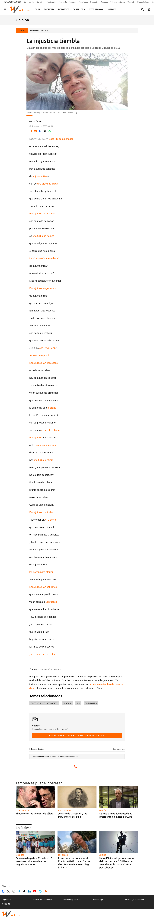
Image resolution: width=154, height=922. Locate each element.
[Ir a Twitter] (9, 891)
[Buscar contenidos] (142, 9)
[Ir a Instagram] (14, 891)
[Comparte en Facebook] (40, 131)
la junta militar (40, 176)
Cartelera (79, 9)
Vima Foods (83, 2)
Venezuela (63, 2)
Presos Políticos (143, 2)
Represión (94, 2)
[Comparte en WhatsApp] (49, 131)
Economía (49, 9)
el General (50, 519)
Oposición (131, 2)
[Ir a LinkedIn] (30, 891)
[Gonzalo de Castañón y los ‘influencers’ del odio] (77, 797)
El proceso (51, 602)
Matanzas (104, 2)
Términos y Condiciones (133, 900)
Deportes (63, 9)
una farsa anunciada (46, 445)
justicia (67, 703)
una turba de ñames (43, 236)
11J (78, 703)
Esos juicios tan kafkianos (43, 587)
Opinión (112, 9)
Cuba (37, 9)
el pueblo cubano (50, 430)
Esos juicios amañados (61, 139)
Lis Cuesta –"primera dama (43, 258)
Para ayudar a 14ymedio (39, 30)
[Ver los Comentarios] (35, 131)
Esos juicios (35, 437)
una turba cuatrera (43, 460)
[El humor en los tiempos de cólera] (35, 797)
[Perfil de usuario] (149, 9)
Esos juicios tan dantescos (43, 363)
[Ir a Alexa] (41, 891)
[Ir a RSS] (46, 891)
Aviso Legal (98, 900)
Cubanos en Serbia (117, 2)
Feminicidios (51, 2)
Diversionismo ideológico (44, 703)
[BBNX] (11, 914)
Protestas (72, 2)
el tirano (52, 407)
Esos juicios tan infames (42, 213)
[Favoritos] (30, 131)
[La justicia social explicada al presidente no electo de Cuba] (118, 797)
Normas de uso (118, 749)
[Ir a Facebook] (3, 891)
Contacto (6, 904)
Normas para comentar (42, 900)
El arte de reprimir (39, 355)
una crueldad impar (47, 183)
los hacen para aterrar (41, 572)
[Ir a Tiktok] (24, 891)
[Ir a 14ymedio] (20, 9)
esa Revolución (47, 348)
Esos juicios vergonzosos (42, 288)
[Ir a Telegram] (19, 891)
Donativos (40, 2)
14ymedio (6, 900)
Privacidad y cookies (71, 900)
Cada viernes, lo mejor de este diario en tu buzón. (77, 735)
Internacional (97, 9)
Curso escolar (29, 2)
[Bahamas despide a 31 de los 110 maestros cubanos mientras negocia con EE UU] (35, 842)
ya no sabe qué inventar (42, 654)
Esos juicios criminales (41, 512)
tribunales (91, 703)
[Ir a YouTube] (35, 891)
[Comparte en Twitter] (44, 131)
